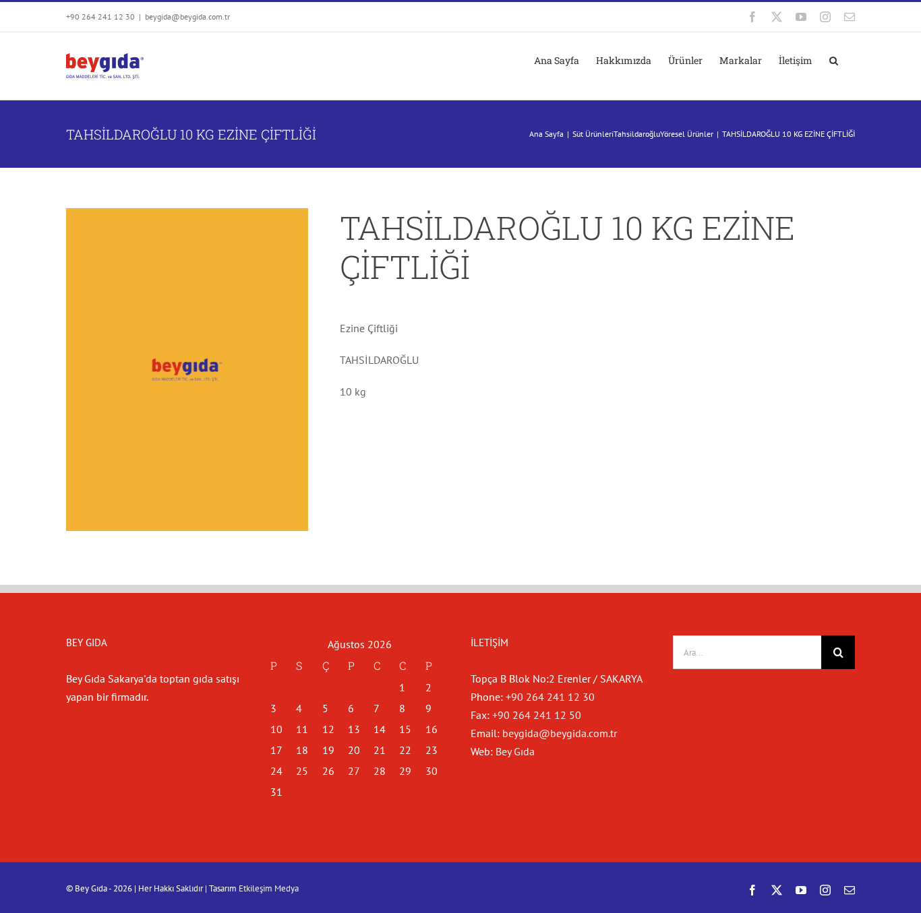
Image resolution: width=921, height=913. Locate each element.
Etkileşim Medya (269, 888)
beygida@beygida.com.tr (187, 16)
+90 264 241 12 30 (550, 696)
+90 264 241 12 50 (536, 715)
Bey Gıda (515, 751)
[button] (833, 60)
